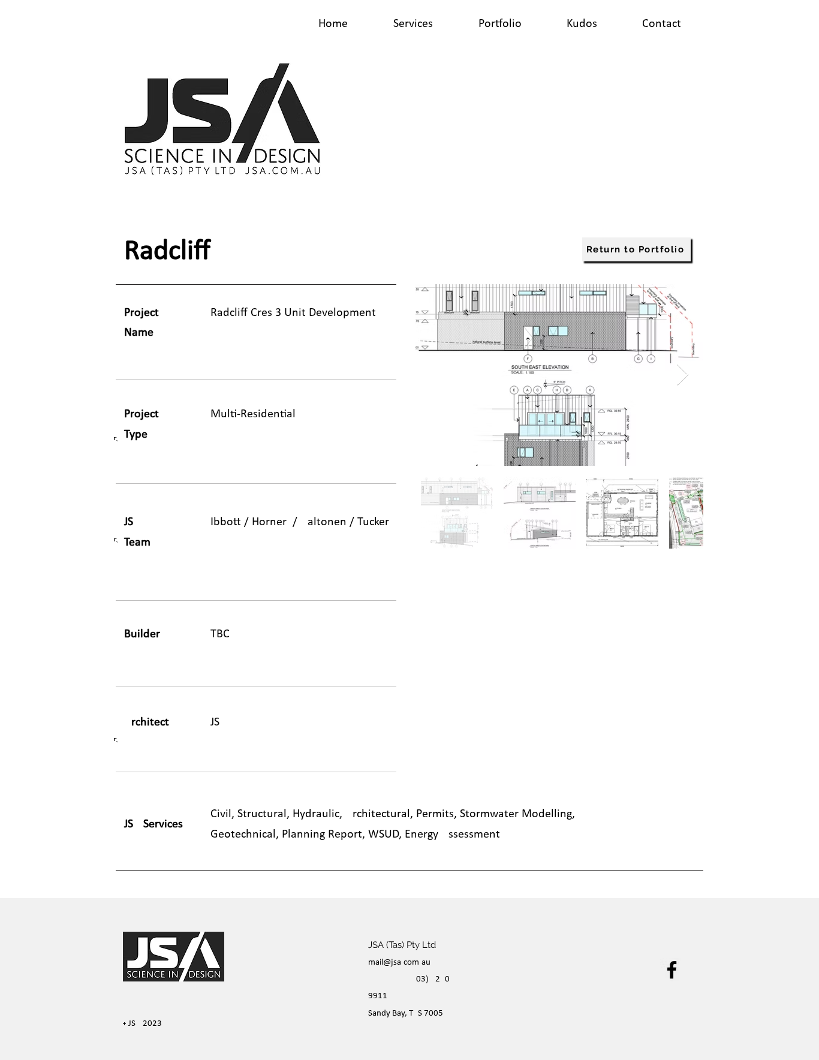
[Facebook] (671, 969)
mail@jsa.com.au (399, 961)
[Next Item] (682, 375)
